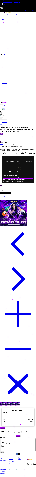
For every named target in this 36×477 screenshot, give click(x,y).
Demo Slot (8, 152)
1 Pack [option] (1, 188)
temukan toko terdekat (3, 471)
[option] (1, 185)
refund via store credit (3, 469)
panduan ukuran (2, 473)
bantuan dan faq (11, 461)
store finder (21, 9)
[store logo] (7, 12)
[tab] (18, 436)
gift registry (20, 2)
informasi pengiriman (3, 462)
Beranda (3, 126)
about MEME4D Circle (27, 10)
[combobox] (4, 116)
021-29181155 (11, 463)
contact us (33, 10)
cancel (6, 119)
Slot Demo (11, 148)
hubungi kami (11, 459)
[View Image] (2, 406)
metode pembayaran (3, 460)
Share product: (2, 199)
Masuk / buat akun (4, 122)
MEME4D (1, 144)
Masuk (1, 104)
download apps (9, 2)
